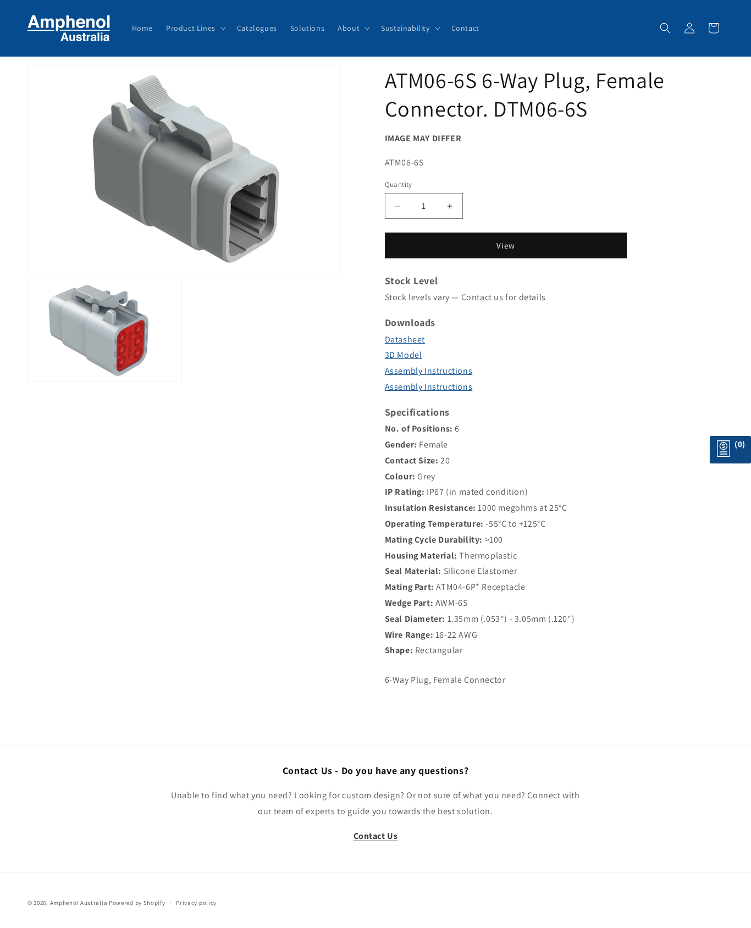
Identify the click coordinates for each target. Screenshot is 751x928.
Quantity (398, 184)
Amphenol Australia (79, 903)
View (505, 245)
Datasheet (405, 339)
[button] (194, 28)
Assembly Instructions (429, 371)
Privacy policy (196, 903)
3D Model (403, 355)
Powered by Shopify (137, 903)
